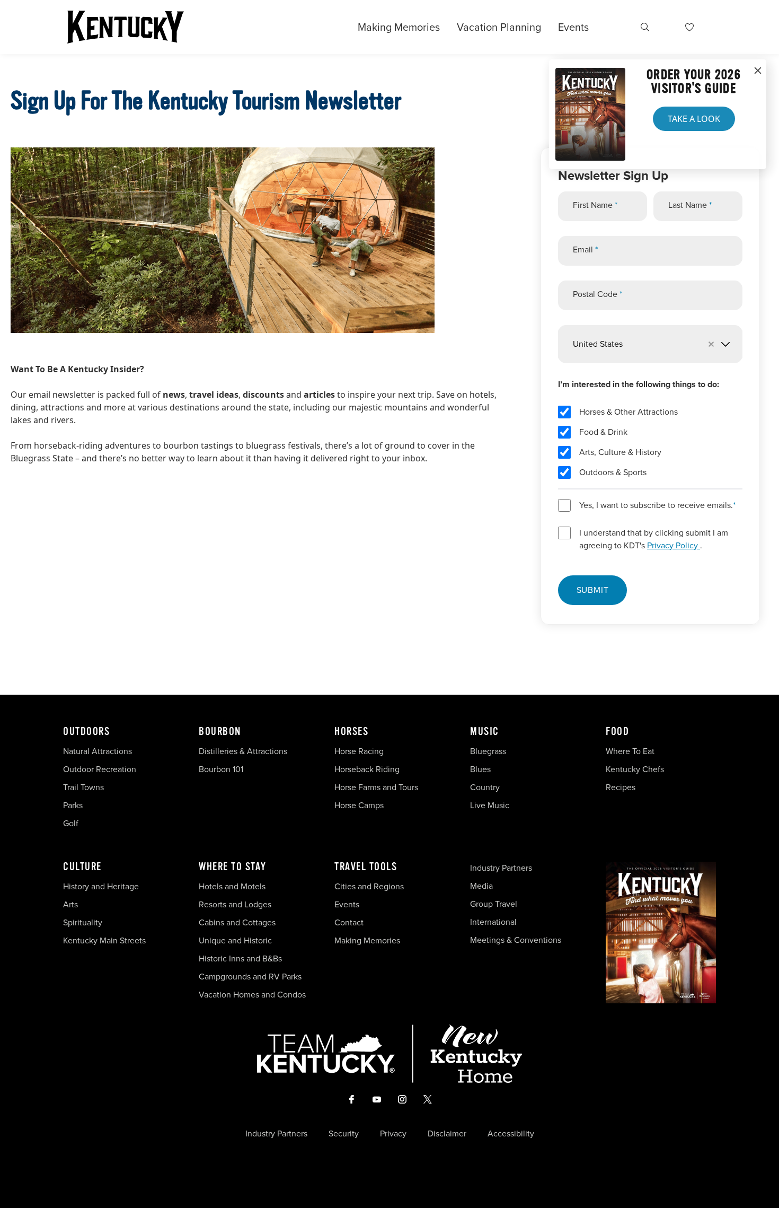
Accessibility (511, 1134)
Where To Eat (630, 751)
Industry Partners (501, 868)
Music (484, 731)
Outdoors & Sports (613, 472)
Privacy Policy (673, 545)
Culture (82, 867)
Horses (351, 731)
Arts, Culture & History (620, 452)
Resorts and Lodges (235, 904)
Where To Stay (233, 867)
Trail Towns (83, 787)
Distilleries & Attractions (243, 751)
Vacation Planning (499, 27)
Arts (70, 904)
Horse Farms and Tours (376, 787)
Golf (70, 823)
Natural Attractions (97, 751)
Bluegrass (488, 751)
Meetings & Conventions (515, 940)
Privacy (393, 1134)
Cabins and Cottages (237, 922)
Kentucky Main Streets (104, 940)
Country (485, 787)
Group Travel (493, 904)
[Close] (758, 71)
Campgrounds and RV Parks (250, 976)
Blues (480, 769)
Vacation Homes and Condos (252, 994)
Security (344, 1134)
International (493, 922)
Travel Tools (365, 867)
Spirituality (83, 922)
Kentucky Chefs (635, 769)
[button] (715, 344)
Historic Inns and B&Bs (240, 958)
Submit (593, 590)
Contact (349, 922)
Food (617, 731)
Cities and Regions (369, 886)
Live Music (489, 805)
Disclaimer (447, 1134)
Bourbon (220, 731)
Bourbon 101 (221, 769)
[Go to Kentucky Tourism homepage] (125, 27)
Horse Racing (359, 751)
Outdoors (86, 731)
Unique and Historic (235, 940)
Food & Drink (603, 432)
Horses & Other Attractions (628, 412)
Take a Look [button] (694, 119)
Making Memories (399, 27)
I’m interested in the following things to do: (638, 384)
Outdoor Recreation (99, 769)
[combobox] (650, 344)
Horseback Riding (367, 769)
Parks (73, 805)
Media (481, 886)
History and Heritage (102, 886)
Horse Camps (359, 805)
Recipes (622, 787)
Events (573, 27)
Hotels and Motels (232, 886)
